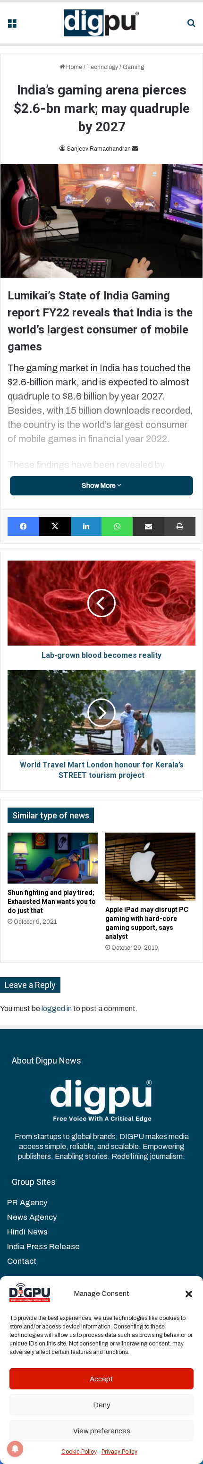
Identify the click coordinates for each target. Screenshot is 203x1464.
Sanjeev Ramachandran (99, 148)
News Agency (32, 1217)
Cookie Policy (79, 1451)
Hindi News (27, 1231)
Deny (101, 1405)
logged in (57, 1008)
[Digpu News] (101, 23)
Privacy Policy (119, 1451)
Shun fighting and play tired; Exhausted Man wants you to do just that (52, 901)
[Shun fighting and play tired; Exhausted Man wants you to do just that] (53, 858)
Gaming (133, 67)
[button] (189, 1294)
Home (73, 67)
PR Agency (27, 1202)
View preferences (101, 1431)
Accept (101, 1379)
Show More (99, 485)
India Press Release (43, 1246)
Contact (21, 1261)
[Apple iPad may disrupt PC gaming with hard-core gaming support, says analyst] (150, 866)
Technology (102, 67)
